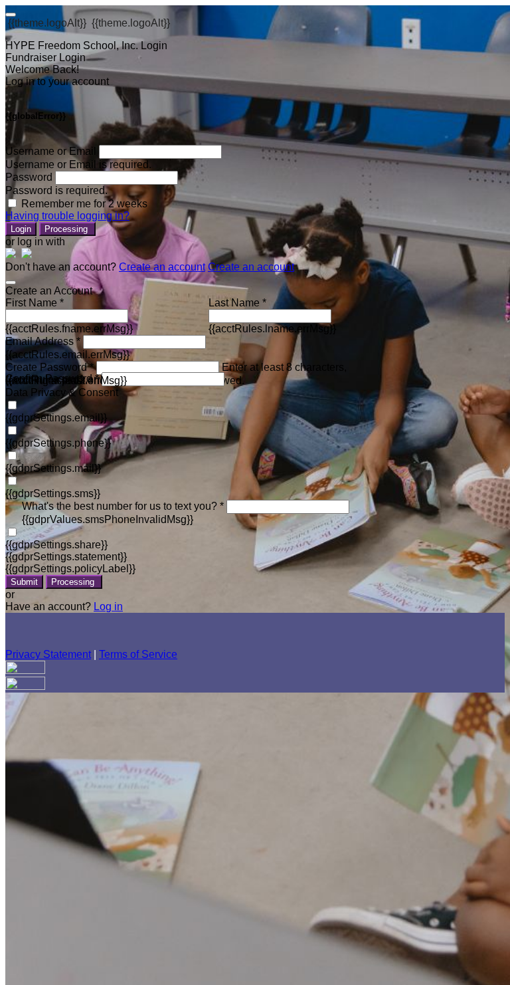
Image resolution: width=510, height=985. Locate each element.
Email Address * (42, 341)
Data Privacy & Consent (61, 392)
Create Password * (49, 367)
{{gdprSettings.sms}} (52, 493)
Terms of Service (138, 654)
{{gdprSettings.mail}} (53, 468)
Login (21, 229)
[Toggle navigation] (10, 15)
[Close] (10, 282)
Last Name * (237, 302)
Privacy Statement (48, 654)
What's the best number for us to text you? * (123, 506)
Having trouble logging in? (67, 215)
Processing (67, 229)
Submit (24, 582)
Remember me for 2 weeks (84, 203)
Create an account (162, 267)
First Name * (34, 302)
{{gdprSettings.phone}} (58, 443)
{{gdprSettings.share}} (56, 544)
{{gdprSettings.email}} (56, 417)
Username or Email (50, 151)
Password (28, 177)
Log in (108, 606)
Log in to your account (57, 81)
